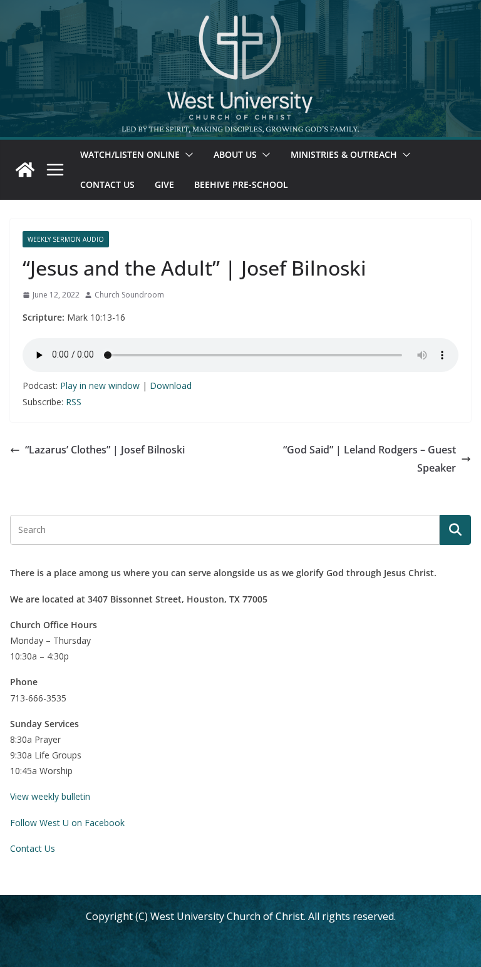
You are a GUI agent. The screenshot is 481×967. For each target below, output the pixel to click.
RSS (73, 402)
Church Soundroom (129, 294)
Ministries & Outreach (344, 154)
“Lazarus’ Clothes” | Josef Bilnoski (105, 450)
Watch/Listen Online (130, 154)
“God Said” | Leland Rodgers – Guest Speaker (369, 459)
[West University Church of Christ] (25, 170)
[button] (187, 154)
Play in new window (100, 385)
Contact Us (107, 184)
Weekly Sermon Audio (66, 239)
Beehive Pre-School (241, 184)
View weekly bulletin (50, 796)
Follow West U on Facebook (67, 823)
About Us (235, 154)
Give (164, 184)
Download (171, 385)
